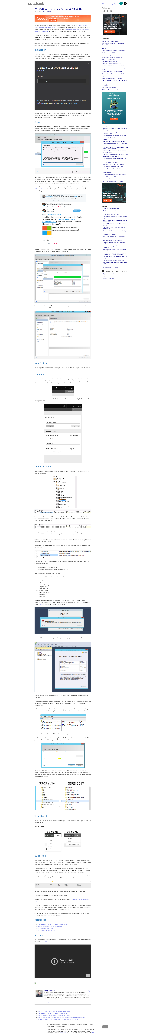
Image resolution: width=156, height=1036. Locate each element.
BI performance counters (109, 274)
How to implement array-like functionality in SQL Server (115, 159)
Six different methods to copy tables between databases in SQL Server (115, 132)
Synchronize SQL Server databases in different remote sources (115, 220)
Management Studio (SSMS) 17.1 (46, 928)
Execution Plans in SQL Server (109, 87)
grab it (42, 604)
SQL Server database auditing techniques (113, 211)
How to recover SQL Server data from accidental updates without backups (114, 233)
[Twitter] (89, 991)
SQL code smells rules (108, 276)
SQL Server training (107, 3)
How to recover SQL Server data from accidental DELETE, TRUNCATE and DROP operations (114, 253)
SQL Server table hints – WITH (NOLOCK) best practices (113, 47)
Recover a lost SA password (108, 55)
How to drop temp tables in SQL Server (112, 169)
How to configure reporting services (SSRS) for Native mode (53, 1011)
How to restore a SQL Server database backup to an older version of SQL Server (115, 266)
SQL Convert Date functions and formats (112, 78)
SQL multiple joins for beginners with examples (113, 50)
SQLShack (36, 3)
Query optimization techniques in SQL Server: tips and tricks (115, 144)
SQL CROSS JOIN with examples (109, 59)
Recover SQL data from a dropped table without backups (114, 224)
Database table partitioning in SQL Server (112, 89)
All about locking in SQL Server (110, 162)
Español (116, 3)
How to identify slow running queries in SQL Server (115, 154)
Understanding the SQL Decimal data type (112, 71)
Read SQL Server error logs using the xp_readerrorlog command (115, 81)
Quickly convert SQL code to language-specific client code (114, 243)
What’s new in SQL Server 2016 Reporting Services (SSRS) (52, 924)
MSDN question (39, 189)
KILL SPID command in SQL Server (111, 176)
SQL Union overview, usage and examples (113, 181)
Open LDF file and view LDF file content (112, 240)
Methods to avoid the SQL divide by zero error (114, 141)
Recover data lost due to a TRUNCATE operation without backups (114, 250)
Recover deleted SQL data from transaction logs (114, 231)
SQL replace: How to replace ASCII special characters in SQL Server (115, 151)
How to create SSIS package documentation (113, 260)
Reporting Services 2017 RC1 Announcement (49, 926)
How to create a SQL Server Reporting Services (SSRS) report (53, 1015)
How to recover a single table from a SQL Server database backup (114, 246)
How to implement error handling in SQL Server (114, 135)
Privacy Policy (63, 1032)
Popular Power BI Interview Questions (111, 76)
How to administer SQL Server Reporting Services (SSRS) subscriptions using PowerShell (61, 1017)
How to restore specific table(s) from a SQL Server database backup (115, 228)
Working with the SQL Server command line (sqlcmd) (114, 74)
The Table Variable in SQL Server (109, 52)
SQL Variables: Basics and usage (109, 61)
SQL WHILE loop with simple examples (111, 63)
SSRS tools (44, 941)
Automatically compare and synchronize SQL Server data (114, 237)
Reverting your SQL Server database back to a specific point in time (115, 257)
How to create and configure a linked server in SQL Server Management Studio (115, 147)
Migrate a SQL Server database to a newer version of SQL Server (115, 263)
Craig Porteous (47, 11)
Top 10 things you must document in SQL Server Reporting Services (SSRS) (57, 1019)
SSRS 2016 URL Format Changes (46, 930)
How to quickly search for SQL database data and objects (115, 217)
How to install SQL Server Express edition (113, 179)
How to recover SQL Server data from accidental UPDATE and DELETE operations (114, 213)
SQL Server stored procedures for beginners (113, 164)
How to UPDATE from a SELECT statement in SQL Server (113, 68)
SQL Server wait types (108, 278)
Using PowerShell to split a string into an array (114, 174)
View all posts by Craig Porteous (52, 1002)
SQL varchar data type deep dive (111, 156)
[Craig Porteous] (39, 997)
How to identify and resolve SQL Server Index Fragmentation (113, 44)
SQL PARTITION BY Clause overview (110, 41)
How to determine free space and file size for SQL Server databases (115, 171)
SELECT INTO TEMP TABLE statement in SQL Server (114, 66)
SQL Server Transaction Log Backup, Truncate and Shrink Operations (115, 129)
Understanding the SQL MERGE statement (112, 57)
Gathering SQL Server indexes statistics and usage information (114, 84)
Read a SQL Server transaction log (111, 208)
